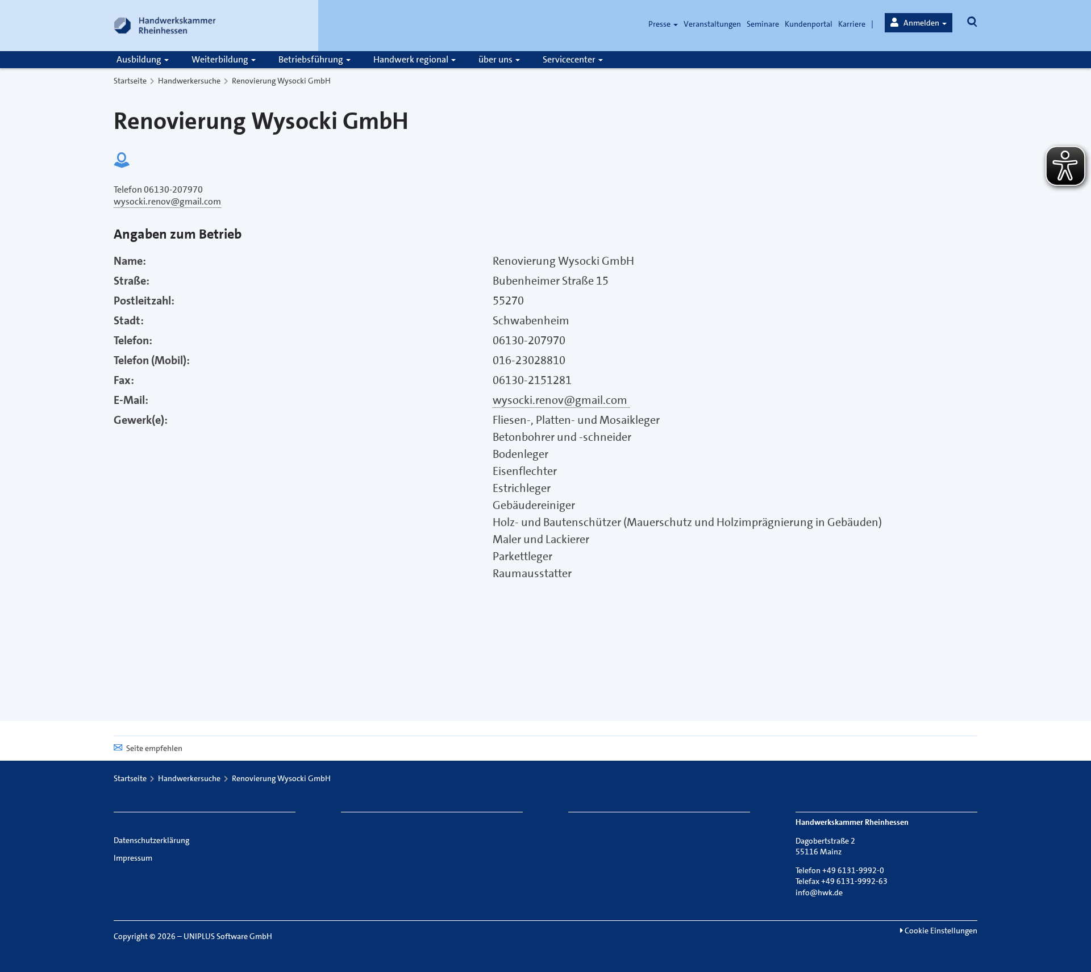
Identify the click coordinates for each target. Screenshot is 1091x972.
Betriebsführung (311, 59)
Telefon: (133, 340)
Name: (130, 260)
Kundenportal (808, 24)
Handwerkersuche (189, 81)
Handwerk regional (411, 59)
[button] (918, 22)
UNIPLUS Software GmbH (228, 936)
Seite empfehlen (154, 748)
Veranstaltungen (712, 24)
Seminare (763, 24)
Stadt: (129, 320)
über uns (496, 59)
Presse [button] (660, 24)
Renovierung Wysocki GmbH (281, 81)
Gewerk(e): (141, 419)
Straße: (131, 280)
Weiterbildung (220, 59)
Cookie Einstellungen (940, 930)
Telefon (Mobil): (152, 360)
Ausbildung (139, 59)
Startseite (130, 81)
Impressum (133, 858)
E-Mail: (131, 400)
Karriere (851, 24)
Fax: (124, 380)
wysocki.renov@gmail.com (561, 400)
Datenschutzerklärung (151, 840)
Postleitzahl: (144, 300)
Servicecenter (570, 59)
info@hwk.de (819, 892)
